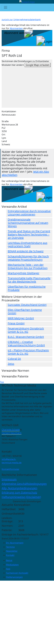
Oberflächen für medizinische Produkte (27, 288)
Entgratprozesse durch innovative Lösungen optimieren (29, 212)
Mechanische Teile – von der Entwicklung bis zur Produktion (27, 266)
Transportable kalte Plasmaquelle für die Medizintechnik (29, 279)
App (8, 568)
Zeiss (11, 364)
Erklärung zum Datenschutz (19, 492)
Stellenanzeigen (14, 577)
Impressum (9, 479)
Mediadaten (12, 564)
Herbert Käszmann (11, 432)
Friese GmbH (16, 323)
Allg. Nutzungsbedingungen (19, 488)
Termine (10, 546)
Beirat (9, 560)
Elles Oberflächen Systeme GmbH (25, 311)
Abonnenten (16, 28)
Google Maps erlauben (38, 64)
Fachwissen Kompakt (17, 572)
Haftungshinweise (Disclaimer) (21, 497)
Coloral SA (14, 359)
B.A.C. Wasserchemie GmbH (26, 337)
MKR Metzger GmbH (21, 318)
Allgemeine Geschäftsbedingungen (24, 484)
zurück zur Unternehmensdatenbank (21, 19)
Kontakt (10, 555)
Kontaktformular (10, 469)
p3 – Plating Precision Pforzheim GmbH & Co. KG (28, 351)
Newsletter (12, 551)
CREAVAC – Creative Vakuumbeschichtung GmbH (26, 343)
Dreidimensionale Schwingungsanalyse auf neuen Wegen (28, 223)
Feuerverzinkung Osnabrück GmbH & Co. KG (26, 330)
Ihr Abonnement (14, 542)
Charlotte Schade (11, 429)
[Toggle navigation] (5, 7)
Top (2, 382)
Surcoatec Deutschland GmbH (27, 305)
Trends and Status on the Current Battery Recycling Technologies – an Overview (29, 234)
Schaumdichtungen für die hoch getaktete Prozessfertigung (28, 257)
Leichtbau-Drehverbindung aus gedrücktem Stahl (27, 244)
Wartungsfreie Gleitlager (23, 273)
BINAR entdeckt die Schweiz (25, 251)
